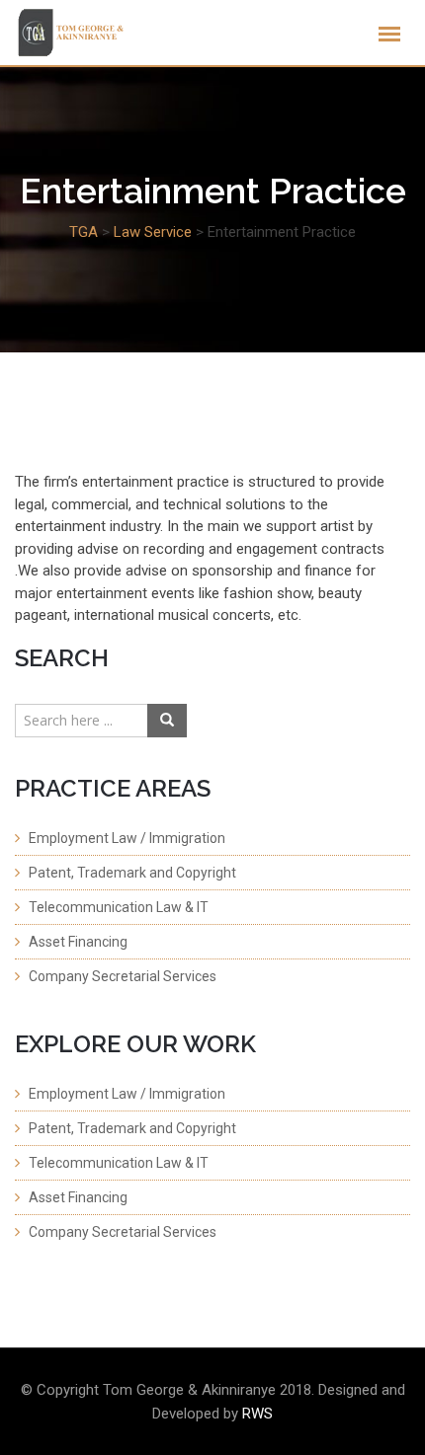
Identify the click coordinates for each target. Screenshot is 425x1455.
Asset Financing (78, 942)
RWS (257, 1413)
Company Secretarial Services (122, 976)
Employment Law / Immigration (127, 838)
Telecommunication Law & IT (119, 907)
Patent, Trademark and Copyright (132, 873)
